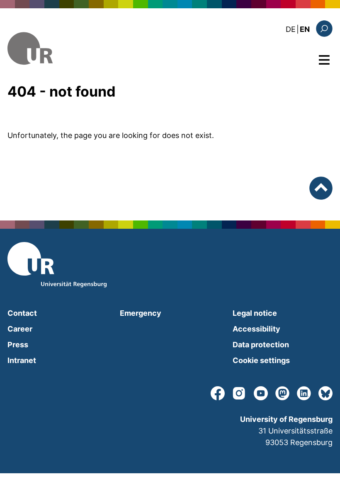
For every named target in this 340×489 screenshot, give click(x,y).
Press (17, 344)
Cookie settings (261, 360)
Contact (22, 313)
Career (19, 328)
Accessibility (256, 328)
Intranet (21, 360)
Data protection (261, 344)
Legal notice (255, 313)
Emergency (140, 313)
